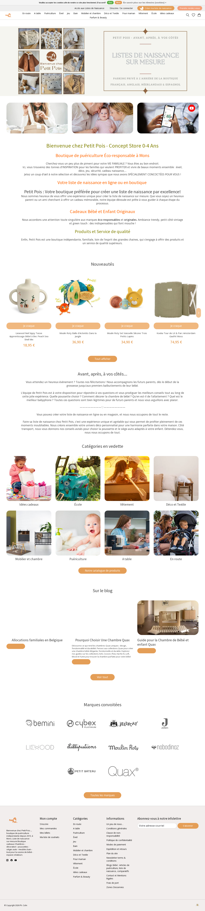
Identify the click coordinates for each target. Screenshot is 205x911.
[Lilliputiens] (81, 747)
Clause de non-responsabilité (113, 834)
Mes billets (45, 832)
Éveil (75, 837)
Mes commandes (48, 828)
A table (127, 559)
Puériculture (78, 559)
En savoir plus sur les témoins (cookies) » (144, 2)
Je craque (29, 326)
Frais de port (112, 882)
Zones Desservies (115, 887)
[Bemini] (40, 724)
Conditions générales (116, 828)
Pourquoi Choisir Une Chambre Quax (102, 640)
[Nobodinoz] (165, 747)
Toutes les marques (102, 795)
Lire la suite (15, 646)
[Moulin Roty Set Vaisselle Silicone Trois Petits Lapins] (127, 296)
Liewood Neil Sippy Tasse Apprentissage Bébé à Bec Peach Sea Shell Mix (28, 336)
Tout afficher (102, 359)
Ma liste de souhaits (49, 837)
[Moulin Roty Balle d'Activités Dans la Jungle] (78, 296)
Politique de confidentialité (119, 840)
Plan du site (112, 853)
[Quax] (123, 771)
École (78, 504)
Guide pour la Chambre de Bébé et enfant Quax (163, 642)
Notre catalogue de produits (102, 570)
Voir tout (102, 677)
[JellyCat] (123, 724)
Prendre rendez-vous (190, 8)
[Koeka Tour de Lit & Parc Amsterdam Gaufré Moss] (176, 296)
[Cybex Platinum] (81, 724)
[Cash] (197, 905)
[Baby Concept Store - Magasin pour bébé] (8, 15)
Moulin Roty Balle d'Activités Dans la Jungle (77, 335)
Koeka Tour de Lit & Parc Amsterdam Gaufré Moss (176, 335)
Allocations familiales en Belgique (37, 640)
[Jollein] (165, 724)
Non (118, 2)
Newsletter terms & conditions (116, 859)
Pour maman (79, 859)
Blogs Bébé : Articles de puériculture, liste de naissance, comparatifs (117, 868)
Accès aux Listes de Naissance (89, 8)
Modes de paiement (116, 844)
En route (176, 559)
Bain (75, 846)
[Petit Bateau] (81, 771)
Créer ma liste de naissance (158, 8)
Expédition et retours (116, 849)
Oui (110, 2)
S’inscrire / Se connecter (121, 8)
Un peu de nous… (114, 824)
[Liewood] (40, 747)
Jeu (74, 841)
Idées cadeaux (28, 504)
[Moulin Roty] (123, 747)
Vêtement (127, 504)
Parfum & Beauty (81, 876)
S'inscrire (44, 824)
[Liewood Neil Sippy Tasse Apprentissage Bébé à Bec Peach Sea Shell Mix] (28, 296)
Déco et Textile (176, 504)
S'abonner (188, 825)
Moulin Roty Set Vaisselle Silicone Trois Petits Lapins (127, 335)
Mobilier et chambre (28, 559)
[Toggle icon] (187, 15)
